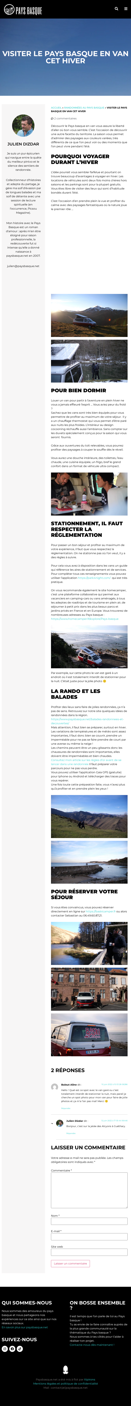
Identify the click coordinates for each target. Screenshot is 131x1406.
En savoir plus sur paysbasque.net (25, 1327)
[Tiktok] (20, 1349)
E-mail (56, 1231)
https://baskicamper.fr (101, 911)
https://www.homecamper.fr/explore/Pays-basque (85, 619)
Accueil (56, 107)
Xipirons (89, 1379)
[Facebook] (12, 1349)
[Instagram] (5, 1349)
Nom (55, 1215)
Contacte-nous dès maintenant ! (92, 1344)
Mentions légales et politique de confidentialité (65, 1383)
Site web (57, 1246)
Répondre (65, 1108)
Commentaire (61, 1170)
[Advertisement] (89, 252)
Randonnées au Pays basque (84, 107)
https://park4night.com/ (94, 578)
